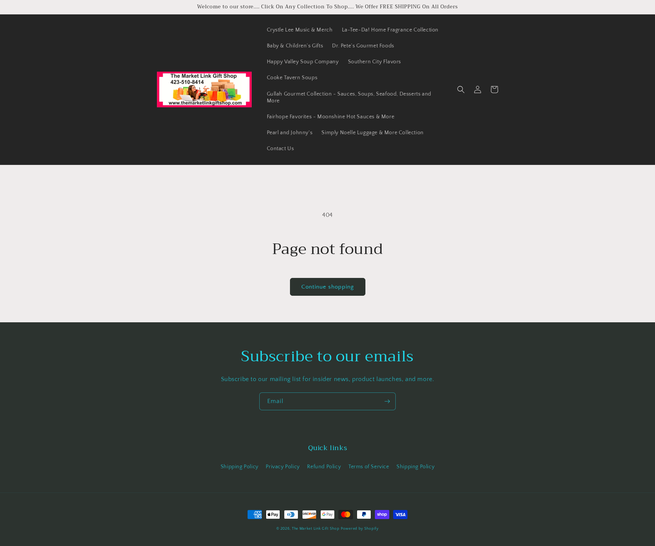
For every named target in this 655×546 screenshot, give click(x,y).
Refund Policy (324, 467)
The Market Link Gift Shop (316, 529)
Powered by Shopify (360, 529)
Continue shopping (327, 287)
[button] (461, 89)
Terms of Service (368, 467)
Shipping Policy (240, 467)
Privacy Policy (282, 467)
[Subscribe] (387, 401)
